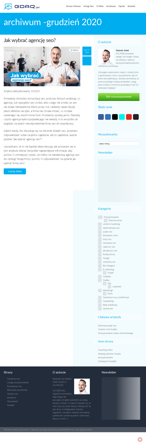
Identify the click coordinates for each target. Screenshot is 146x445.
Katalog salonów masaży (109, 353)
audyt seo (107, 231)
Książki (111, 272)
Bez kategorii (109, 265)
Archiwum (111, 6)
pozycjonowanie (105, 357)
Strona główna (73, 6)
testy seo (107, 239)
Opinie (121, 6)
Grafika (106, 280)
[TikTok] (122, 117)
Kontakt (131, 6)
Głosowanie (12, 401)
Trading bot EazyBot (107, 361)
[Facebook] (101, 117)
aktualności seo (110, 250)
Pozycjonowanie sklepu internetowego (115, 333)
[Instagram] (115, 117)
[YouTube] (129, 117)
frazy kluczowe (115, 220)
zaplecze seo (109, 246)
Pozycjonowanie (111, 217)
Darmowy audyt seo (107, 325)
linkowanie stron (110, 235)
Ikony (110, 293)
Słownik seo (12, 393)
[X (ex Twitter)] (136, 117)
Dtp (109, 283)
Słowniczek (108, 308)
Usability (107, 276)
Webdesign (108, 290)
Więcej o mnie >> (60, 418)
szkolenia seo (109, 261)
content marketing (111, 224)
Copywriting (108, 301)
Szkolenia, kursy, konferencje (116, 297)
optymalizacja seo (111, 227)
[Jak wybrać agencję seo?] (42, 66)
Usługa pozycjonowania (18, 382)
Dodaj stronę (109, 254)
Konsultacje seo (14, 386)
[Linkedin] (108, 117)
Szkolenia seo (13, 378)
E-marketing (108, 269)
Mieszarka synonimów (17, 390)
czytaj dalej (15, 171)
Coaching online (105, 350)
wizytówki (117, 286)
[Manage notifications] (140, 439)
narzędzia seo (109, 243)
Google (106, 258)
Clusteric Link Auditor (107, 329)
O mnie (100, 6)
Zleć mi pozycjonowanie (118, 96)
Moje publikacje (110, 304)
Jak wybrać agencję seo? (30, 40)
